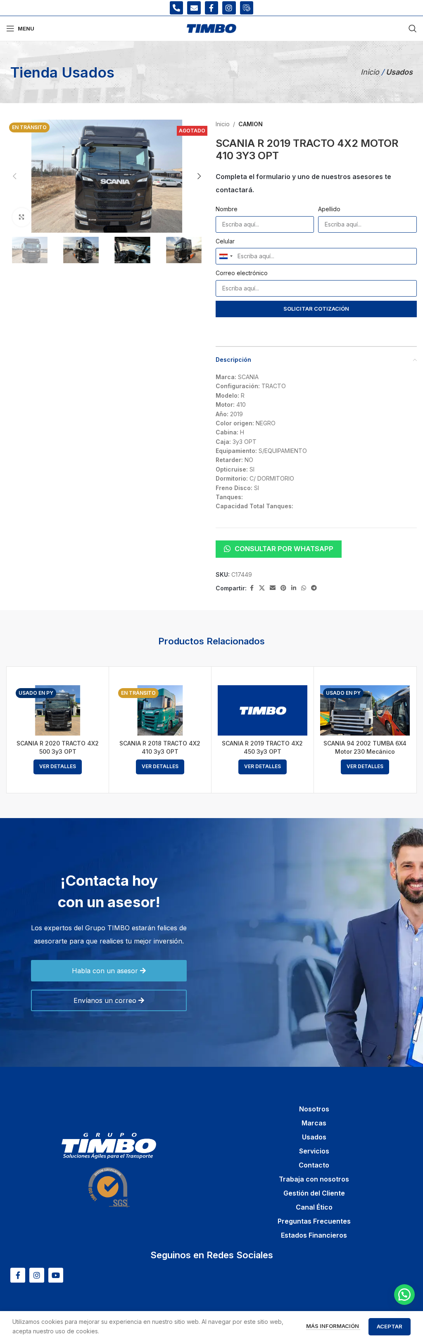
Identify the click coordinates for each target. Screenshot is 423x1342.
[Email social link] (272, 588)
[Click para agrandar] (21, 217)
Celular (225, 241)
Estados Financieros (314, 1235)
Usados (314, 1137)
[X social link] (262, 588)
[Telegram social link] (314, 588)
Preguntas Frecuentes (314, 1221)
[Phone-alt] (176, 7)
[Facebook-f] (211, 7)
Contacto (314, 1165)
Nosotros (314, 1109)
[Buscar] (412, 28)
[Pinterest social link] (283, 588)
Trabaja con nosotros (314, 1179)
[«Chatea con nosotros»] (404, 1294)
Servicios (314, 1151)
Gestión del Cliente (314, 1193)
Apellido (329, 208)
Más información (333, 1326)
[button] (14, 176)
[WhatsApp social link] (304, 588)
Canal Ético (314, 1207)
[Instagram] (228, 7)
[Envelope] (193, 7)
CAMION (250, 123)
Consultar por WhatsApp (284, 549)
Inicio (371, 72)
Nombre (227, 208)
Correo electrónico (242, 272)
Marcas (314, 1123)
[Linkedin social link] (294, 588)
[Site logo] (211, 27)
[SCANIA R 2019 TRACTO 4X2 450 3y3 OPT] (262, 710)
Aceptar (389, 1326)
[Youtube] (55, 1275)
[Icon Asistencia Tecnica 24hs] (246, 7)
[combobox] (225, 256)
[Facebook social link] (252, 588)
